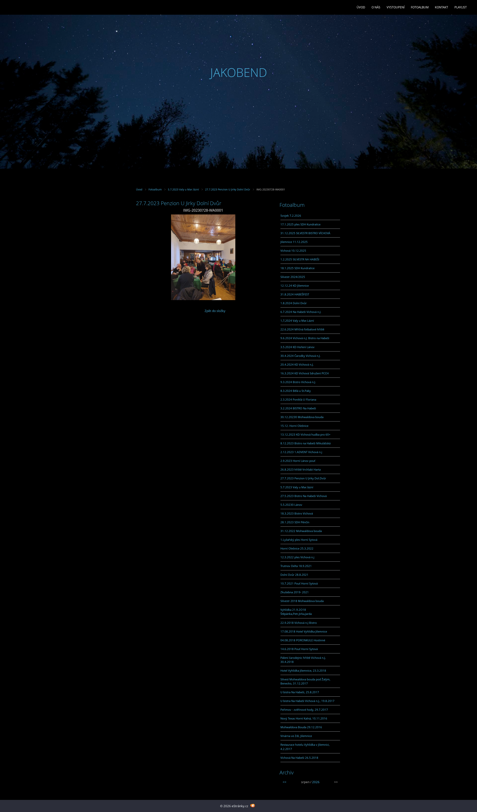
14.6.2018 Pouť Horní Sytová (299, 649)
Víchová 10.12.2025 (293, 250)
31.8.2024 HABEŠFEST (294, 294)
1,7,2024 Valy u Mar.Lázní (297, 320)
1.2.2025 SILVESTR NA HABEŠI (299, 259)
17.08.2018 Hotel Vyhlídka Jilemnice (303, 631)
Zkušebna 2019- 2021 (294, 592)
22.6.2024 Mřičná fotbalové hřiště (302, 329)
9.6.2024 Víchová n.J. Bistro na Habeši (304, 338)
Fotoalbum (420, 7)
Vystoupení (396, 7)
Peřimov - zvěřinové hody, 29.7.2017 (304, 709)
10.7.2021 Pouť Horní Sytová (299, 583)
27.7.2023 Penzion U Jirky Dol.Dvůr (303, 478)
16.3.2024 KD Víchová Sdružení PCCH (304, 373)
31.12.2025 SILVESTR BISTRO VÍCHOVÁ (305, 233)
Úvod (361, 7)
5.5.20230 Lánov (291, 505)
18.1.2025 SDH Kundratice (297, 268)
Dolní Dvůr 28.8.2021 (294, 575)
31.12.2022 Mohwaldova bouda (301, 531)
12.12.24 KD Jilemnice (294, 285)
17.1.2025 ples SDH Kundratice (300, 224)
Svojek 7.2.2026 (290, 215)
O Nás (376, 7)
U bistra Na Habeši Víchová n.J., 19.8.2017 (307, 701)
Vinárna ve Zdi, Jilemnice (296, 736)
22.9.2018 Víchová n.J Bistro (298, 623)
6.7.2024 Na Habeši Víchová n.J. (300, 312)
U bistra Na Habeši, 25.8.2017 (299, 692)
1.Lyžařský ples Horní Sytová (298, 540)
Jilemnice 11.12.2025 (294, 242)
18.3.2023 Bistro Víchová (296, 513)
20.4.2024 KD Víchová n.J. (297, 364)
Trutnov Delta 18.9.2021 (296, 566)
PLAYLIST (460, 7)
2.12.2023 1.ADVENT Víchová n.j (301, 452)
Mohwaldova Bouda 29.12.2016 (301, 727)
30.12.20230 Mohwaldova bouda (301, 417)
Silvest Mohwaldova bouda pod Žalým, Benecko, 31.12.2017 (305, 681)
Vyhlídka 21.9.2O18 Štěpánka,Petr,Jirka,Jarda (296, 612)
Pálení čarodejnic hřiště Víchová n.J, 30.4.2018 (303, 660)
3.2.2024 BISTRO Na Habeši (298, 408)
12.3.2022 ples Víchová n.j (297, 557)
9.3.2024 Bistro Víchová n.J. (298, 382)
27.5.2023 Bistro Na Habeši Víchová (303, 496)
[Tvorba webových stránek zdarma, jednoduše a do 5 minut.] (252, 806)
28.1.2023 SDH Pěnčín (294, 522)
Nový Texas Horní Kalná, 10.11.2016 (303, 718)
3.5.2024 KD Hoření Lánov (297, 347)
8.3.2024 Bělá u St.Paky (295, 391)
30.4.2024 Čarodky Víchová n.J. (300, 356)
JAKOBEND (238, 72)
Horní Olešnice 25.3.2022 (296, 548)
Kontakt (441, 7)
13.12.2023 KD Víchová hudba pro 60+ (305, 434)
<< (284, 782)
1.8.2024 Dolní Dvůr (293, 303)
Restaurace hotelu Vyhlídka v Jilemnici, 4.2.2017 (305, 747)
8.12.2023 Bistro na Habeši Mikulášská (305, 443)
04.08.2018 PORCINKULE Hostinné (302, 640)
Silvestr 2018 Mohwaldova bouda (302, 601)
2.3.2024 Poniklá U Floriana (298, 399)
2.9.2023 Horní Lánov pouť (297, 461)
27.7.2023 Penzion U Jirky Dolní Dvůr (227, 189)
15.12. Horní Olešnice (294, 426)
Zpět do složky (215, 311)
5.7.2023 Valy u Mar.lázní (183, 189)
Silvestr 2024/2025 (292, 277)
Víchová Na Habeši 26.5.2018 (299, 758)
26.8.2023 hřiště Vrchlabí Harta (300, 469)
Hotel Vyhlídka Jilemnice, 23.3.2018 (303, 670)
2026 (316, 782)
